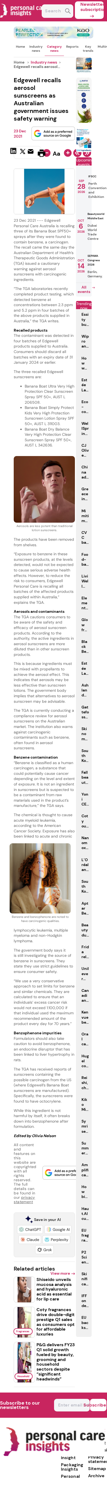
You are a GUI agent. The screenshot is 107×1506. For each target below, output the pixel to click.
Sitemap (97, 1468)
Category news (54, 48)
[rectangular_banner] (84, 150)
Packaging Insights (72, 1467)
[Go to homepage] (54, 1454)
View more (60, 1273)
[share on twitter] (23, 153)
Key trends (88, 48)
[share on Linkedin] (14, 152)
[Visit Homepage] (24, 19)
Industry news (36, 48)
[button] (30, 1229)
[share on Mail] (31, 152)
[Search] (68, 12)
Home (20, 47)
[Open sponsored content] (53, 36)
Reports (72, 47)
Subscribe (98, 1405)
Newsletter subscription (92, 7)
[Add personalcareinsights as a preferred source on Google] (53, 133)
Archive (96, 1475)
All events (84, 289)
